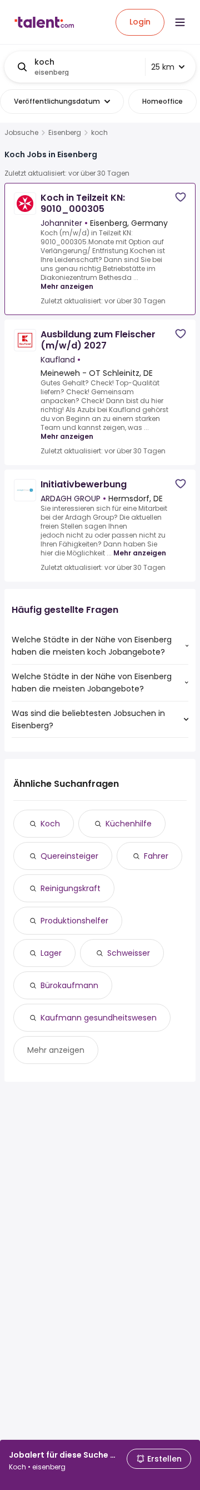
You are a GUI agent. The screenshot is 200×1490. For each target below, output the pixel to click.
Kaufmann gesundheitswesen (99, 1017)
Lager (51, 953)
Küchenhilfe (129, 823)
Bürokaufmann (69, 985)
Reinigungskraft (71, 888)
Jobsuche (21, 132)
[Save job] (180, 197)
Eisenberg (64, 132)
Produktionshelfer (74, 920)
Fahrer (156, 856)
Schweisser (128, 953)
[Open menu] (180, 22)
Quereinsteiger (69, 856)
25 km (162, 66)
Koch (50, 823)
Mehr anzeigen (67, 286)
